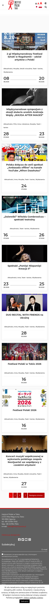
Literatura (25, 124)
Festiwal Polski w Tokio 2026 (24, 364)
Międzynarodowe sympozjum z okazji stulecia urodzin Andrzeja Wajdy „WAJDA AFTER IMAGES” (24, 112)
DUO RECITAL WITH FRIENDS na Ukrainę (24, 316)
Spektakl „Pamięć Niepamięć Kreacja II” (24, 267)
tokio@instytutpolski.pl (17, 526)
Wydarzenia (8, 72)
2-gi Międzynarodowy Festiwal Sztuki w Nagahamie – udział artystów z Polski (24, 56)
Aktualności (8, 68)
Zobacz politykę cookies (33, 597)
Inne (19, 124)
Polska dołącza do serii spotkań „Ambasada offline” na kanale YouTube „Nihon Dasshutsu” (24, 167)
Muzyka (16, 68)
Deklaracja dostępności (11, 535)
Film (15, 124)
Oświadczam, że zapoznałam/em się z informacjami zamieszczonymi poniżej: (19, 555)
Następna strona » (36, 495)
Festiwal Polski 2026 (24, 410)
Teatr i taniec (38, 68)
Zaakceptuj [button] (24, 601)
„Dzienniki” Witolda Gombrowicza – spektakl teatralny (24, 218)
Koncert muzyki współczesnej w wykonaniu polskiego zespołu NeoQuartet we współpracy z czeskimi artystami (24, 460)
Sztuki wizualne (26, 68)
